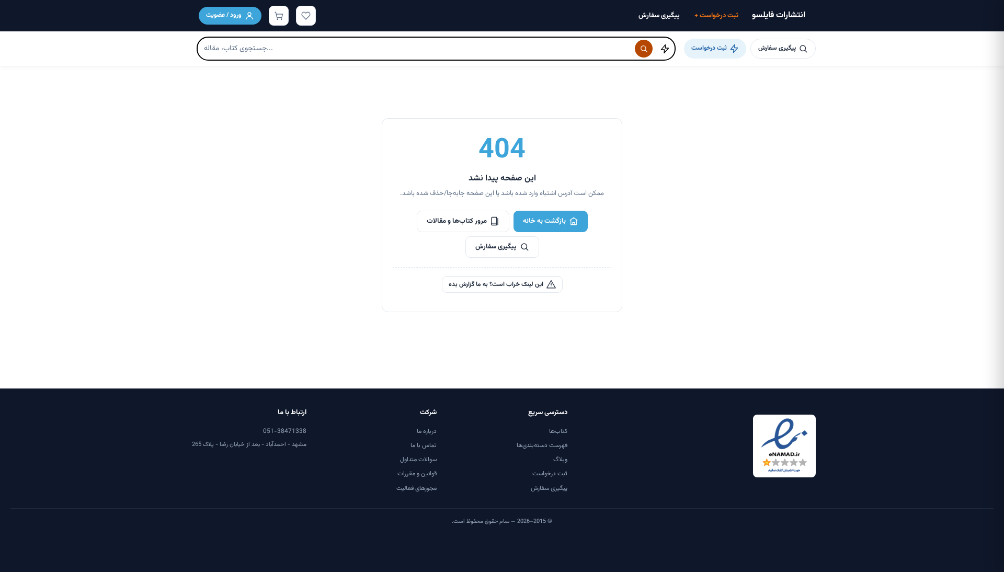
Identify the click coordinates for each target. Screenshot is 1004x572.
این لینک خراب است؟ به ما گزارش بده (496, 284)
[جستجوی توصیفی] (665, 49)
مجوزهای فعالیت (416, 488)
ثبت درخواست (716, 15)
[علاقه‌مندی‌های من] (306, 16)
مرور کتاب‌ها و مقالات (457, 221)
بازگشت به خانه (544, 221)
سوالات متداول (418, 459)
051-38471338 (284, 431)
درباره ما (427, 431)
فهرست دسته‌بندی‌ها (542, 445)
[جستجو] (644, 49)
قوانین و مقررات (417, 473)
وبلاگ (560, 459)
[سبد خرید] (279, 16)
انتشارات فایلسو (778, 15)
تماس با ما (423, 445)
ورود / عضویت (224, 15)
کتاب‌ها (558, 431)
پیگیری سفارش (659, 15)
